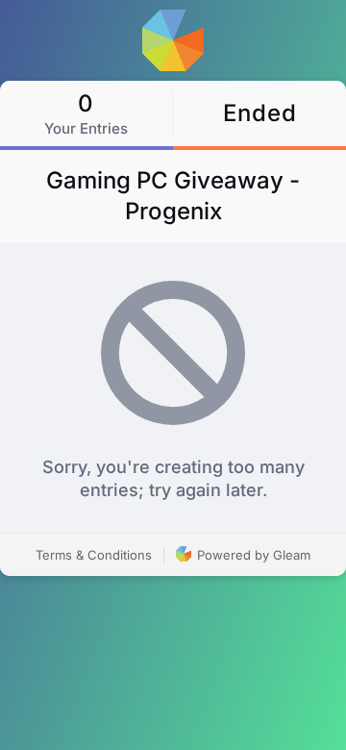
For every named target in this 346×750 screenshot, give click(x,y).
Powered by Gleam (251, 554)
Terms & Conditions (94, 554)
